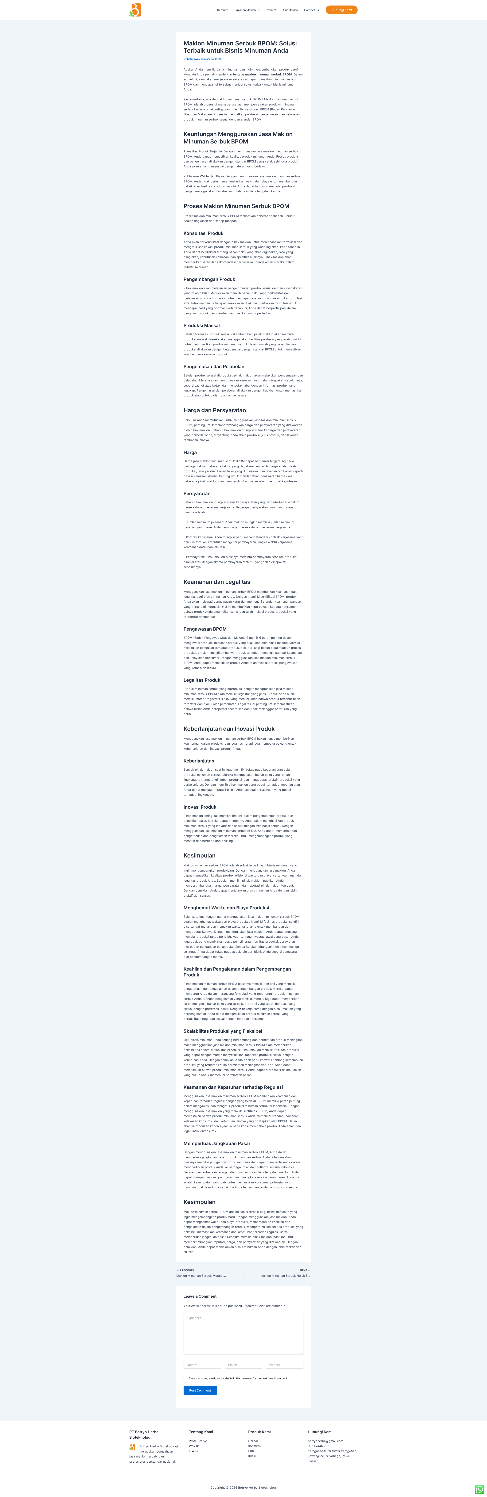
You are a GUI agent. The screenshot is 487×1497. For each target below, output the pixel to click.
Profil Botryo (198, 1441)
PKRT (252, 1451)
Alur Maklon (290, 10)
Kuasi (252, 1456)
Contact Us (311, 10)
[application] (258, 9)
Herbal (253, 1441)
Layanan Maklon (245, 10)
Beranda (222, 10)
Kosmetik (254, 1446)
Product (271, 10)
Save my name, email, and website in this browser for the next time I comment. (238, 1378)
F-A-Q (193, 1451)
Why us (194, 1446)
